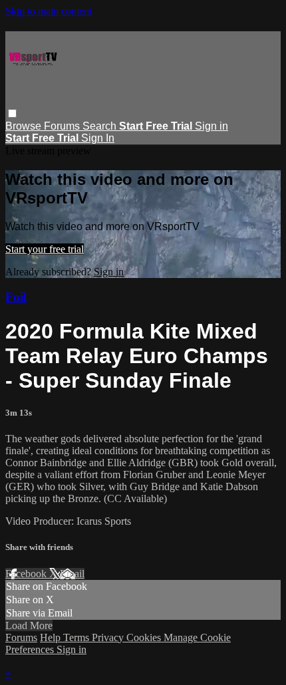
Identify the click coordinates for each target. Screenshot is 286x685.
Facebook (27, 573)
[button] (12, 113)
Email (72, 573)
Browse (24, 126)
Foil (16, 297)
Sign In (97, 138)
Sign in (211, 126)
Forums (63, 126)
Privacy (109, 637)
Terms (77, 637)
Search (100, 126)
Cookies (145, 637)
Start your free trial (44, 249)
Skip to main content (48, 11)
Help (51, 637)
